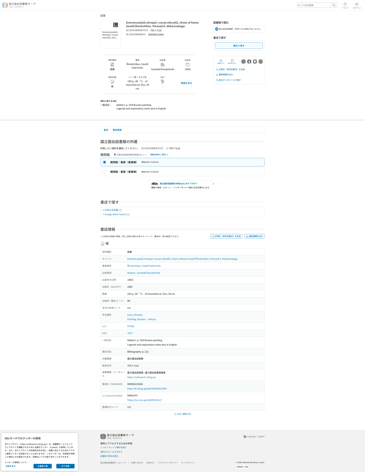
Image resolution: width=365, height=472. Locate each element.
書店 (106, 129)
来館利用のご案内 (158, 154)
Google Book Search (116, 214)
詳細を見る (186, 83)
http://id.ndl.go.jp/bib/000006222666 (147, 388)
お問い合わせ (137, 462)
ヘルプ (345, 7)
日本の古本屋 (112, 210)
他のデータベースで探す (230, 80)
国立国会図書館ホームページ (113, 462)
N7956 (130, 326)
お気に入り (220, 63)
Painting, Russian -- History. (141, 319)
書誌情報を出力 (226, 74)
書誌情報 (117, 129)
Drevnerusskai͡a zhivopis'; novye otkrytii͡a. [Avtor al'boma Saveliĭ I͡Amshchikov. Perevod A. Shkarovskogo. (182, 258)
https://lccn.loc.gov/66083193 (143, 400)
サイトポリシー (188, 462)
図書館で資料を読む (109, 456)
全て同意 (65, 466)
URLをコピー (232, 63)
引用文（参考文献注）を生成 (232, 69)
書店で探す (239, 45)
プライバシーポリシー (168, 462)
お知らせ (150, 462)
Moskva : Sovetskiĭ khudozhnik (143, 272)
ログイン (357, 7)
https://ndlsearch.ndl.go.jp (141, 377)
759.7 (130, 333)
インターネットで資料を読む (113, 447)
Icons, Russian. (135, 314)
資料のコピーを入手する (111, 451)
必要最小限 (43, 466)
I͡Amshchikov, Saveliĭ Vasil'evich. (144, 265)
